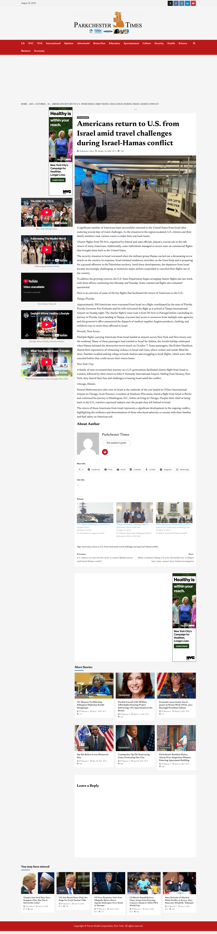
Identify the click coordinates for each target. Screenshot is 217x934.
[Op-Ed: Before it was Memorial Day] (94, 738)
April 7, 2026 (97, 711)
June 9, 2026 (114, 909)
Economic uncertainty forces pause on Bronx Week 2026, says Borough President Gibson (175, 705)
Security (159, 43)
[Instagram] (181, 3)
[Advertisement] (108, 77)
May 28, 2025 (97, 761)
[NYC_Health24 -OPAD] (184, 617)
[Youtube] (193, 3)
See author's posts (116, 443)
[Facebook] (176, 3)
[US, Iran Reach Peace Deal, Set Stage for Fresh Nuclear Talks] (73, 883)
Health (171, 43)
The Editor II (30, 906)
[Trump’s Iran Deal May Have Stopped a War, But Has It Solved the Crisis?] (37, 883)
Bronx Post (99, 43)
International (53, 43)
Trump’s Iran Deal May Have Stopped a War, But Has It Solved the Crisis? (36, 900)
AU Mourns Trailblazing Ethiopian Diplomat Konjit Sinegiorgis (90, 705)
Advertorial (83, 43)
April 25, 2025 (179, 764)
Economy (39, 51)
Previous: (105, 557)
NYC (31, 43)
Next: (166, 557)
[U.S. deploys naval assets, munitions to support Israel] (95, 512)
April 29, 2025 (138, 761)
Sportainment (131, 43)
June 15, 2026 (43, 906)
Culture (147, 43)
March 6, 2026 (180, 711)
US (23, 43)
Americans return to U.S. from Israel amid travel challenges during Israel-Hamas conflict (120, 547)
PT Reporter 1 (84, 711)
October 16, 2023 (104, 151)
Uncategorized (83, 117)
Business (26, 51)
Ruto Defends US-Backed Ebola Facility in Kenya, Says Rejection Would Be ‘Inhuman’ (179, 900)
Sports (132, 891)
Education (114, 43)
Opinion (68, 43)
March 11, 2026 (139, 714)
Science (183, 43)
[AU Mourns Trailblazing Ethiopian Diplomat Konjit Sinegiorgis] (94, 686)
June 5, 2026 (185, 906)
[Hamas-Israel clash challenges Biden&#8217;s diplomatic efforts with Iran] (134, 512)
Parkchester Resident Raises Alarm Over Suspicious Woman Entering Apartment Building (175, 758)
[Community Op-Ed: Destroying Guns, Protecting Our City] (135, 738)
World (62, 891)
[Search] (194, 43)
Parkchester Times (87, 151)
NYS (39, 43)
